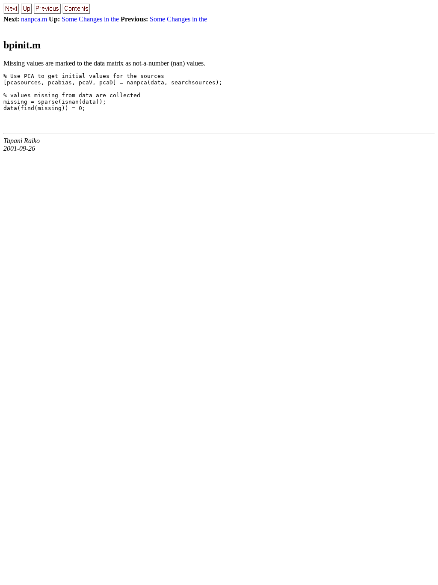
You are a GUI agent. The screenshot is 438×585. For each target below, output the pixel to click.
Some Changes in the (90, 19)
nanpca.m (34, 19)
